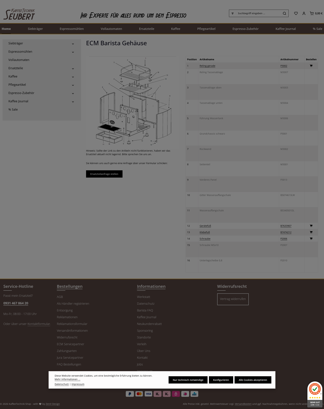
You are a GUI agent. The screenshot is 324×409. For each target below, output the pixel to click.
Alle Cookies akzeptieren (253, 379)
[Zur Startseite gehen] (17, 13)
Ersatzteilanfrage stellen (104, 174)
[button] (73, 43)
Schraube (205, 238)
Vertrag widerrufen (233, 299)
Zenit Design (53, 403)
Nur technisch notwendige (188, 379)
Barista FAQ (145, 310)
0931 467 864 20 (15, 303)
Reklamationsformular (72, 324)
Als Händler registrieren (73, 303)
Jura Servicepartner (70, 357)
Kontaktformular (39, 324)
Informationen (151, 286)
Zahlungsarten (67, 351)
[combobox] (258, 13)
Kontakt (142, 357)
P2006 (283, 238)
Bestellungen (70, 286)
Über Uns (143, 351)
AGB (60, 297)
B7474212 (285, 232)
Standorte (144, 337)
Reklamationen (67, 317)
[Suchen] (285, 13)
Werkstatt (143, 297)
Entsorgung (65, 310)
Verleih (141, 344)
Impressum (78, 384)
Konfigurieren (221, 379)
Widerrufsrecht (67, 337)
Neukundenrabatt (149, 324)
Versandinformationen (72, 330)
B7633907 (285, 225)
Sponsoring (145, 330)
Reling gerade (207, 65)
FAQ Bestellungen (69, 364)
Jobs (140, 364)
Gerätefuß (205, 225)
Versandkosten (243, 403)
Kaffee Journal (146, 317)
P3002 (283, 65)
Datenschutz (145, 303)
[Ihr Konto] (303, 13)
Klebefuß (205, 232)
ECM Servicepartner (70, 344)
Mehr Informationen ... (67, 379)
